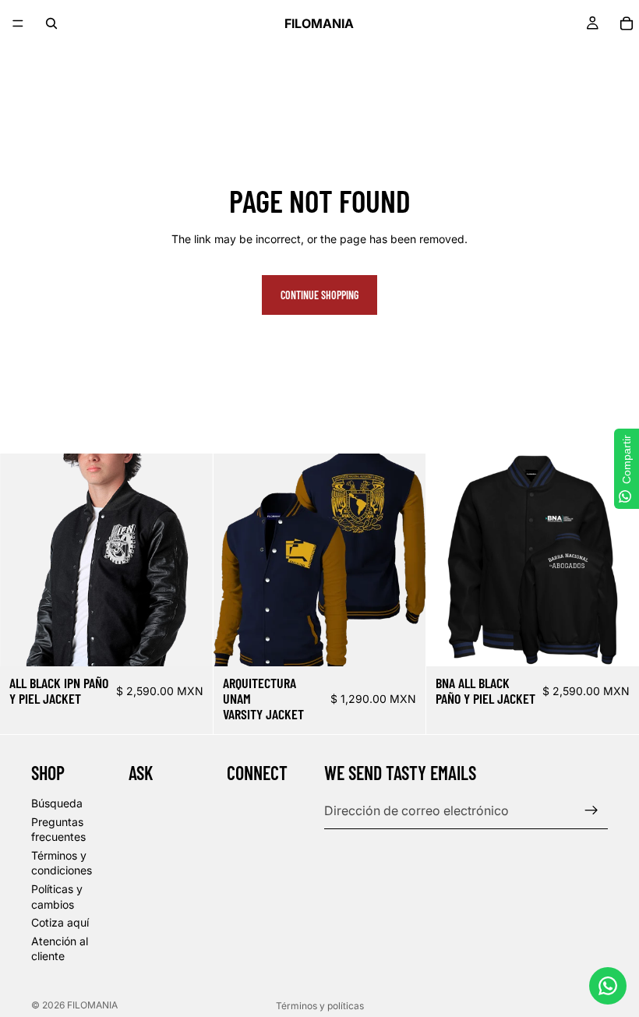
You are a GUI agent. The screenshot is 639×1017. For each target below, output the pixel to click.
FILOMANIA (92, 1005)
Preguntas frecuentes (58, 829)
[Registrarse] (591, 811)
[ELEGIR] (189, 642)
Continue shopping (319, 295)
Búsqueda (57, 803)
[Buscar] (51, 23)
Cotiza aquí (60, 923)
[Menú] (18, 23)
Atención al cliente (59, 948)
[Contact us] (608, 986)
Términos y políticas (320, 1006)
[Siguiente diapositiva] (189, 560)
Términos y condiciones (61, 863)
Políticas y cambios (57, 896)
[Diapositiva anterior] (23, 560)
